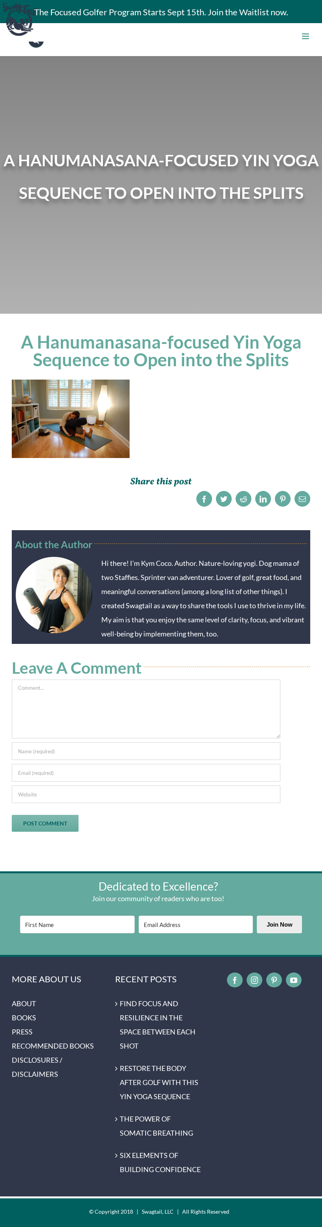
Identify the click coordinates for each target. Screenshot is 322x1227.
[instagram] (254, 980)
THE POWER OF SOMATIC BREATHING (156, 1125)
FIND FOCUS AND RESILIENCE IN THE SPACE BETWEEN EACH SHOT (158, 1024)
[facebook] (235, 980)
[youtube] (294, 980)
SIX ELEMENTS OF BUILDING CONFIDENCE (160, 1162)
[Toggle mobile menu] (306, 36)
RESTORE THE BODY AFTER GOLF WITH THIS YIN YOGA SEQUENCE (159, 1082)
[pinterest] (274, 980)
